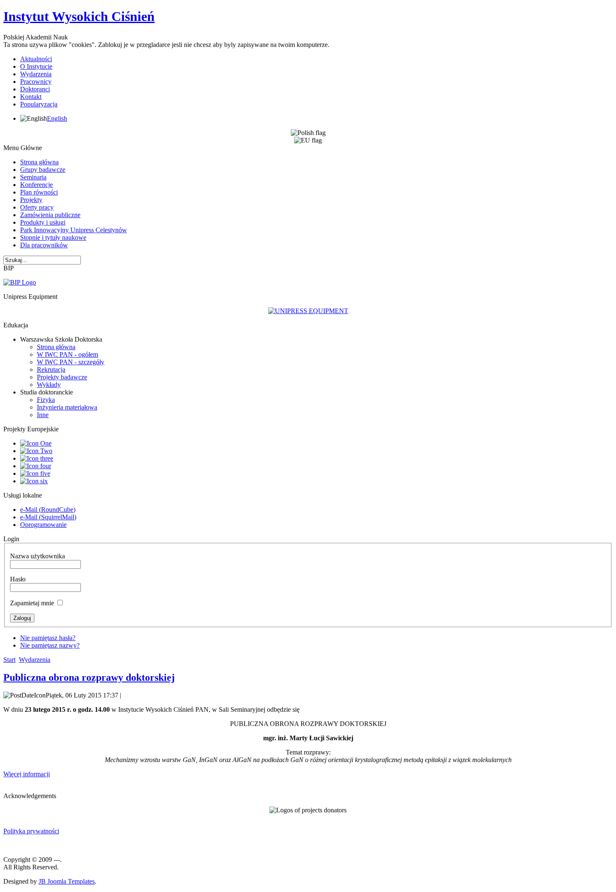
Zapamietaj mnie (32, 603)
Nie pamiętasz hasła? (47, 637)
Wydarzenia (34, 659)
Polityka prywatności (31, 831)
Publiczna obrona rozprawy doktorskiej (89, 677)
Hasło (18, 579)
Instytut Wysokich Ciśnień (79, 16)
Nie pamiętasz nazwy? (50, 645)
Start (9, 659)
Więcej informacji (26, 774)
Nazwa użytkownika (37, 556)
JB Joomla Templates (67, 881)
